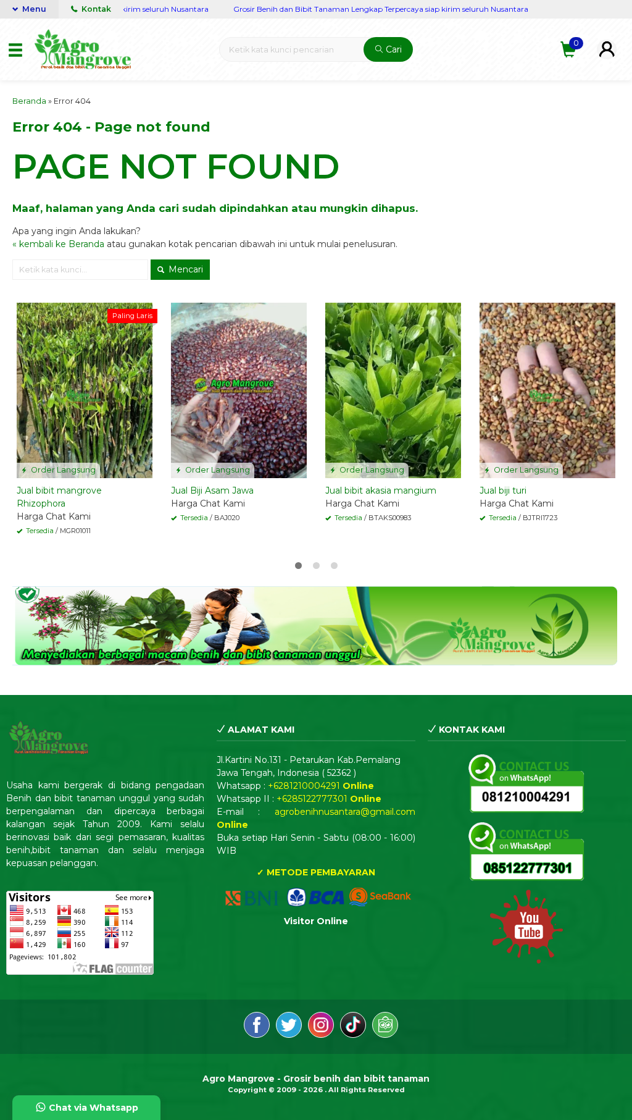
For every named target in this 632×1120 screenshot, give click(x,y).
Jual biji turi (503, 490)
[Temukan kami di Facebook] (257, 1027)
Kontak (95, 9)
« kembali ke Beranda (58, 244)
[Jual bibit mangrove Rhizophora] (84, 389)
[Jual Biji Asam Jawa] (239, 389)
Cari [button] (392, 49)
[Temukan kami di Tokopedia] (385, 1027)
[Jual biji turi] (547, 389)
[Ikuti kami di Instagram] (321, 1027)
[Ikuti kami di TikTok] (353, 1027)
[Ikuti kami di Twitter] (289, 1027)
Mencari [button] (184, 269)
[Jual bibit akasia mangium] (393, 389)
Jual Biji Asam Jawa (212, 490)
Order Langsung (62, 469)
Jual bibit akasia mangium (380, 490)
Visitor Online (316, 921)
